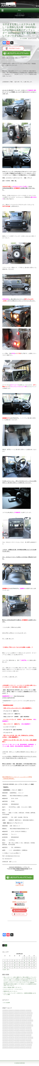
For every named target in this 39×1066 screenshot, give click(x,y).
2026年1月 (17, 1013)
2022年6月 (5, 1035)
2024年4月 (22, 1023)
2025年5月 (5, 1018)
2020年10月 (5, 1045)
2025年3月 (17, 1018)
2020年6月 (29, 1045)
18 (5, 965)
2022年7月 (29, 1032)
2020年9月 (11, 1045)
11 (4, 962)
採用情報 (10, 3)
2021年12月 (11, 1037)
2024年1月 (11, 1025)
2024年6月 (11, 1023)
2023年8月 (11, 1027)
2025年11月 (29, 1013)
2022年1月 (5, 1037)
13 (14, 962)
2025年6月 (29, 1015)
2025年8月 (17, 1015)
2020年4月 (11, 1047)
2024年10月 (18, 1020)
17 (34, 962)
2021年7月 (11, 1040)
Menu (19, 10)
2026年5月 (22, 1010)
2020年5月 (5, 1047)
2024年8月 (30, 1020)
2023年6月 (22, 1027)
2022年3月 (22, 1035)
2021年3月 (5, 1042)
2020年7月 (23, 1045)
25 (5, 967)
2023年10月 (30, 1025)
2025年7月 (23, 1015)
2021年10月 (24, 1037)
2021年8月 (5, 1040)
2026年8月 (5, 1010)
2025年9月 (11, 1015)
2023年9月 (5, 1027)
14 (19, 962)
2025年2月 (22, 1018)
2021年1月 (17, 1042)
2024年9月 (24, 1020)
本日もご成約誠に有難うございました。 (13, 987)
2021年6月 (17, 1040)
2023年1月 (22, 1030)
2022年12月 (29, 1030)
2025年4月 (11, 1018)
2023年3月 (11, 1030)
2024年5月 (17, 1023)
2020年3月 (17, 1047)
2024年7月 (5, 1023)
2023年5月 (28, 1027)
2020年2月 (22, 1047)
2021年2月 (11, 1042)
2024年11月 (12, 1020)
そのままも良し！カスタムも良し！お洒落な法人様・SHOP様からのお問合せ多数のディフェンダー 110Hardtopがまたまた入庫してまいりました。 (19, 30)
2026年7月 (11, 1010)
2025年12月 (23, 1013)
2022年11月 (5, 1032)
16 (29, 962)
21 (19, 965)
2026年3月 (5, 1013)
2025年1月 (28, 1018)
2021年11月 (17, 1037)
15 (24, 962)
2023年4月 (5, 1030)
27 (14, 967)
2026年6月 (17, 1010)
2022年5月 (11, 1035)
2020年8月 (17, 1045)
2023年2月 (17, 1030)
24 (34, 965)
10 (34, 960)
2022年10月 (12, 1032)
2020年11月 (29, 1042)
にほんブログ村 (19, 885)
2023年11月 (23, 1025)
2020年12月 (23, 1042)
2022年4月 (17, 1035)
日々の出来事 (23, 38)
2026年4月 (28, 1010)
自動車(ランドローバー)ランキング (19, 908)
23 (29, 965)
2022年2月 (28, 1035)
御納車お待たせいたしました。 (11, 991)
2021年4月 (28, 1040)
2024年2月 (5, 1025)
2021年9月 (30, 1037)
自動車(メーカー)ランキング (19, 901)
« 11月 (4, 969)
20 (14, 965)
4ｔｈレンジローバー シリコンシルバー (13, 989)
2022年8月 (23, 1032)
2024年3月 (28, 1023)
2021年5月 (22, 1040)
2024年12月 (5, 1020)
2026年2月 (11, 1013)
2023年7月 (17, 1027)
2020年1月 (28, 1047)
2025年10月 (5, 1015)
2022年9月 (18, 1032)
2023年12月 (17, 1025)
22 (24, 965)
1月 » (8, 969)
